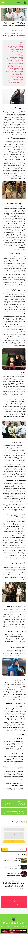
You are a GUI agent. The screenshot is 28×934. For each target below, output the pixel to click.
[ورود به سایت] (14, 461)
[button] (14, 467)
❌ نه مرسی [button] (14, 476)
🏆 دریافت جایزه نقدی (14, 472)
